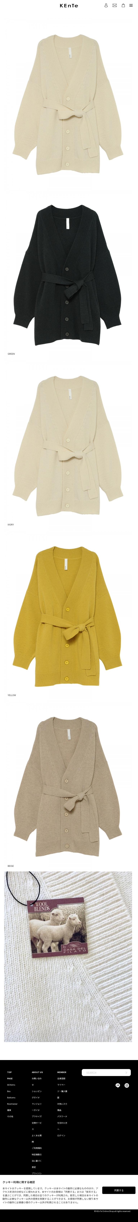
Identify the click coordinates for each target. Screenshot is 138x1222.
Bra (8, 1091)
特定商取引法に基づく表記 (37, 1160)
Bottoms (11, 1097)
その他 (10, 1116)
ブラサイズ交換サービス (37, 1122)
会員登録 (61, 1078)
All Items (11, 1084)
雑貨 (9, 1110)
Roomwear (12, 1103)
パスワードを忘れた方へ (62, 1122)
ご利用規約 (37, 1148)
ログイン (61, 1135)
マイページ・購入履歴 (62, 1091)
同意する (119, 1190)
